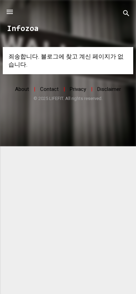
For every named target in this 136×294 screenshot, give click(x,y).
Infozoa (23, 29)
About (22, 89)
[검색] (126, 14)
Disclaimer (109, 89)
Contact (49, 89)
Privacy (78, 89)
